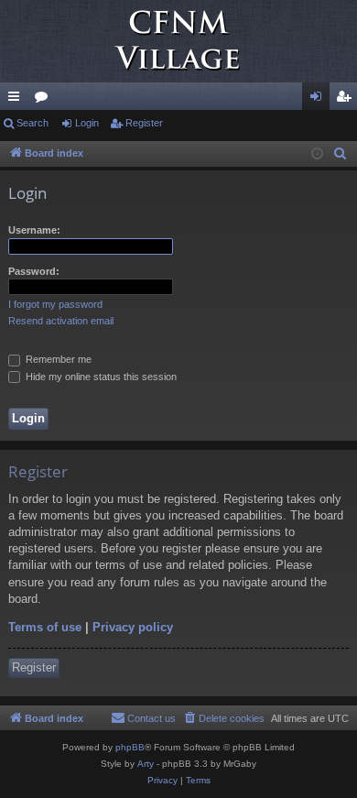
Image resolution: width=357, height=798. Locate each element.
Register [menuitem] (347, 100)
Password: (34, 271)
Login (87, 122)
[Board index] (178, 41)
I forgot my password (55, 304)
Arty (145, 764)
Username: (34, 229)
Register (144, 122)
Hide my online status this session (100, 376)
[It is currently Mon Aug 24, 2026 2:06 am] (317, 154)
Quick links (17, 100)
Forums (45, 100)
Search (32, 122)
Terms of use (44, 627)
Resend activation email (61, 320)
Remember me (57, 359)
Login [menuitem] (319, 100)
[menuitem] (340, 154)
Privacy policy (132, 627)
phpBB (130, 747)
